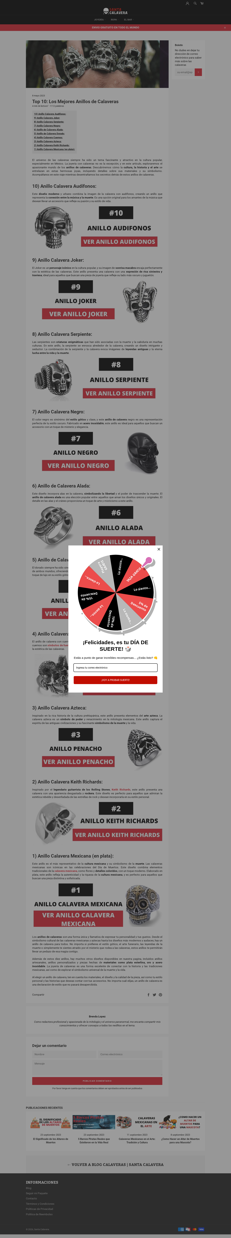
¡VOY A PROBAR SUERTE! (116, 680)
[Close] (159, 549)
